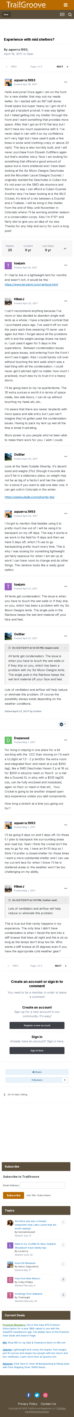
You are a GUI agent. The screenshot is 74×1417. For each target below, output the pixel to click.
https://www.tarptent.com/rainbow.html (31, 284)
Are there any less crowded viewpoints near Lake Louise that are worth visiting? (35, 1225)
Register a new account (37, 1025)
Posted (25, 84)
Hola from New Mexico (27, 1278)
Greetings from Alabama (28, 1293)
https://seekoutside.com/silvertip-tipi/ (30, 497)
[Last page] (67, 66)
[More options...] (65, 82)
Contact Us (48, 1404)
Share (38, 1072)
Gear (30, 54)
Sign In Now (37, 1050)
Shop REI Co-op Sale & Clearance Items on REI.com (34, 1342)
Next (60, 66)
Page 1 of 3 (36, 66)
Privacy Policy (27, 1404)
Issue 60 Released (25, 1263)
